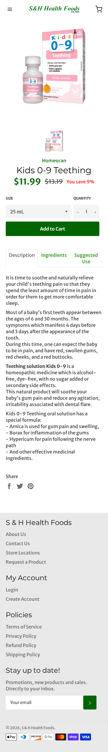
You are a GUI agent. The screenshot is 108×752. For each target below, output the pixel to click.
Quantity (82, 198)
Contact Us (18, 543)
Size (9, 198)
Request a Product (26, 562)
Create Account (22, 599)
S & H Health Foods (38, 727)
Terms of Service (24, 627)
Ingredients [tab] (54, 255)
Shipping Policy (23, 654)
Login (12, 590)
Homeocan (54, 160)
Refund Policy (21, 645)
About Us (16, 534)
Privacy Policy (21, 636)
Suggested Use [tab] (86, 258)
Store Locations (23, 553)
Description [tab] (22, 255)
